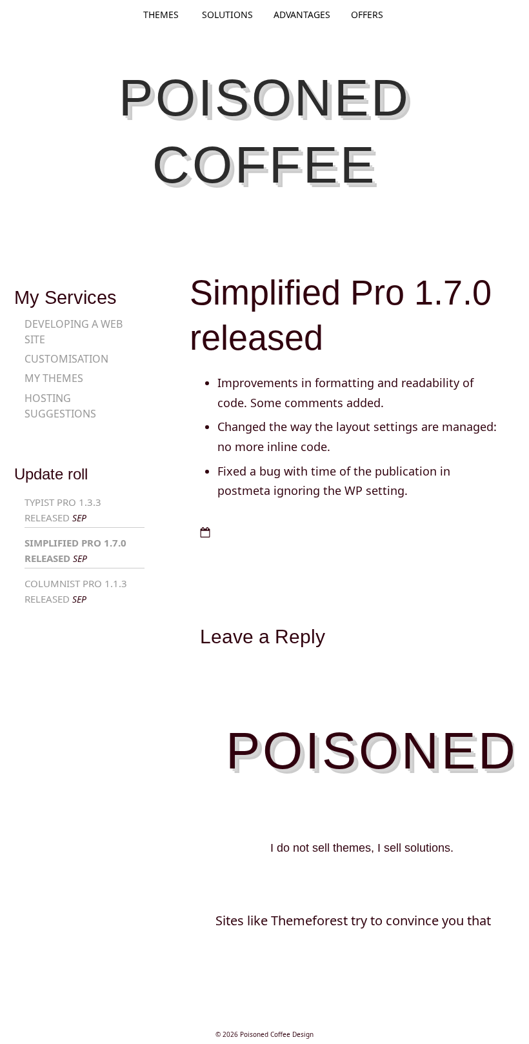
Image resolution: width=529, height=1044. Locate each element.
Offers (367, 14)
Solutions (227, 14)
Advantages (302, 14)
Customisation (66, 359)
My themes (54, 378)
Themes (161, 14)
